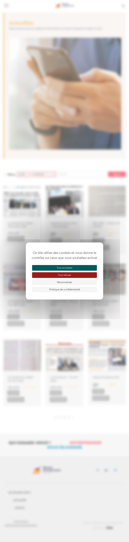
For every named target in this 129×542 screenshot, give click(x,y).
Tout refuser (64, 275)
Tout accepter (64, 267)
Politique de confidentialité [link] (64, 289)
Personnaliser (64, 282)
